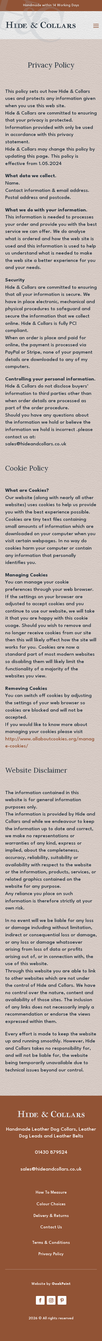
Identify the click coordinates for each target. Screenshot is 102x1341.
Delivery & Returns (51, 1216)
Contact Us (51, 1227)
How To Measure (51, 1193)
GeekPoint (61, 1284)
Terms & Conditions (51, 1243)
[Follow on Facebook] (40, 1300)
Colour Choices (51, 1204)
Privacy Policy (51, 1254)
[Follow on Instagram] (51, 1300)
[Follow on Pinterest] (62, 1300)
